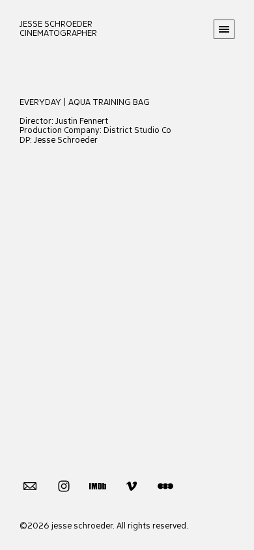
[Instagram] (63, 485)
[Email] (30, 485)
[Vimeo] (131, 485)
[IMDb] (97, 485)
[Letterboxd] (165, 485)
